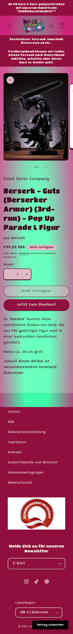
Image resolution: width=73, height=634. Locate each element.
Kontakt (15, 452)
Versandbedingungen (26, 472)
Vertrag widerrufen (50, 624)
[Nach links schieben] (27, 167)
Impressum (17, 442)
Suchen (14, 411)
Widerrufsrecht (20, 482)
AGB (11, 422)
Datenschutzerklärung (27, 432)
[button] (9, 25)
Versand (24, 253)
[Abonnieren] (60, 563)
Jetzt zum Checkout (36, 304)
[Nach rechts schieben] (46, 167)
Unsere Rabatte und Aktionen (33, 462)
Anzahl (9, 264)
